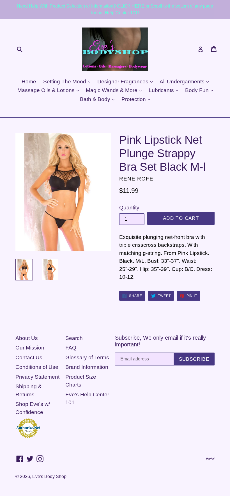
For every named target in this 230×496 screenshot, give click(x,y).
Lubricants (162, 90)
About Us (26, 338)
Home (29, 81)
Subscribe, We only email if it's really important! (160, 341)
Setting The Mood (65, 81)
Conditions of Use (36, 367)
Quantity (129, 208)
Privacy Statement (37, 377)
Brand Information (86, 367)
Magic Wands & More (112, 90)
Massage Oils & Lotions (46, 90)
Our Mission (29, 348)
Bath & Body (96, 99)
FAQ (70, 348)
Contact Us (28, 357)
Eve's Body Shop (49, 476)
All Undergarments (183, 81)
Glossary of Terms (87, 357)
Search (74, 338)
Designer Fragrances (123, 81)
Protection (134, 99)
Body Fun (197, 90)
